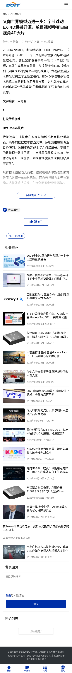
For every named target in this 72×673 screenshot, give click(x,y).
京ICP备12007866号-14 (39, 655)
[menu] (66, 4)
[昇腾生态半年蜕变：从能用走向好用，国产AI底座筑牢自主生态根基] (14, 473)
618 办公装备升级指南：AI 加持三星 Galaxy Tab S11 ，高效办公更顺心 (47, 315)
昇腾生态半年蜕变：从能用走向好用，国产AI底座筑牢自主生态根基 (47, 470)
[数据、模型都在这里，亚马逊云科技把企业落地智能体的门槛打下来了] (14, 280)
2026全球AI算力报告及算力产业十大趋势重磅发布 (48, 257)
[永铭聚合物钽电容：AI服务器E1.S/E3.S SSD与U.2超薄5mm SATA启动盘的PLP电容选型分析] (14, 492)
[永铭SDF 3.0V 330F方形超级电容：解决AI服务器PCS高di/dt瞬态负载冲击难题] (14, 338)
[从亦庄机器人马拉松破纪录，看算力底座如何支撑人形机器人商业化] (14, 552)
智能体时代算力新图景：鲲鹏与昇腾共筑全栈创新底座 (47, 450)
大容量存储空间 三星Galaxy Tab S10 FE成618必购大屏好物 (46, 354)
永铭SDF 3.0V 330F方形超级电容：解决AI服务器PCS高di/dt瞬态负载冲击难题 (47, 335)
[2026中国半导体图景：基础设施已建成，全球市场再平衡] (14, 396)
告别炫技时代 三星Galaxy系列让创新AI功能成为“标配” (48, 296)
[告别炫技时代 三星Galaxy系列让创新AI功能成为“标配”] (14, 299)
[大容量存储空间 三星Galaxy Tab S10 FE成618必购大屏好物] (14, 357)
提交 (36, 603)
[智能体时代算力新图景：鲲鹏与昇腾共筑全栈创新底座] (14, 454)
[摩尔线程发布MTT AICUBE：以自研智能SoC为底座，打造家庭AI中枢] (14, 435)
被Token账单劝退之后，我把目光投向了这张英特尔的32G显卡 (36, 528)
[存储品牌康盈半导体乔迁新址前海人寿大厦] (14, 376)
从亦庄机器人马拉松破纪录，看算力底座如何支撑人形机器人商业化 (47, 548)
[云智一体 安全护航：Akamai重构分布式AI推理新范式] (14, 512)
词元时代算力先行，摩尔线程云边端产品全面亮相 (47, 412)
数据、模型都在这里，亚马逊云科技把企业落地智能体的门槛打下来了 (47, 277)
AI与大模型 (47, 41)
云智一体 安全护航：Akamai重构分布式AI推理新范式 (47, 508)
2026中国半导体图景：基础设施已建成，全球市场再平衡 (48, 392)
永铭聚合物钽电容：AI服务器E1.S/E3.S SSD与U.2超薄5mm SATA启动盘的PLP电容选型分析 (46, 489)
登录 (8, 595)
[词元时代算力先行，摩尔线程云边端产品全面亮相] (14, 415)
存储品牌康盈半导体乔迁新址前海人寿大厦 (47, 373)
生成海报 (17, 235)
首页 (5, 13)
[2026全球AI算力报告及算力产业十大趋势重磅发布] (14, 260)
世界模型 (13, 209)
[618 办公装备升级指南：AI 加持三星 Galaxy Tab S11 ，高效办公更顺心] (14, 318)
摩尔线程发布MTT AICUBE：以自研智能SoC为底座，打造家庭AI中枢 (47, 431)
